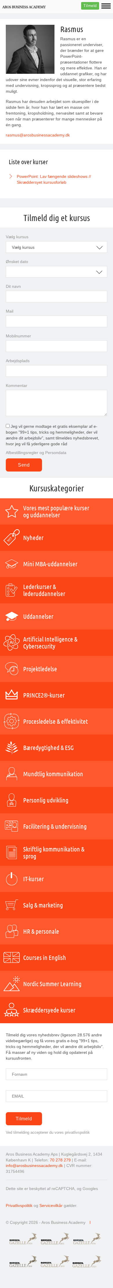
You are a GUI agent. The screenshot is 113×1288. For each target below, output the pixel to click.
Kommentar (16, 385)
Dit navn (13, 286)
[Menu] (106, 5)
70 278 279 (60, 1160)
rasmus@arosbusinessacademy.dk (38, 135)
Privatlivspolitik (19, 1205)
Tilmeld (90, 5)
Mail (9, 311)
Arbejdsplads (18, 360)
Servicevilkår (51, 1205)
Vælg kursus (17, 236)
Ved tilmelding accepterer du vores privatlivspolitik (48, 1132)
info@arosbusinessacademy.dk (34, 1165)
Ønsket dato (17, 261)
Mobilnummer (18, 336)
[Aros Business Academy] (24, 7)
